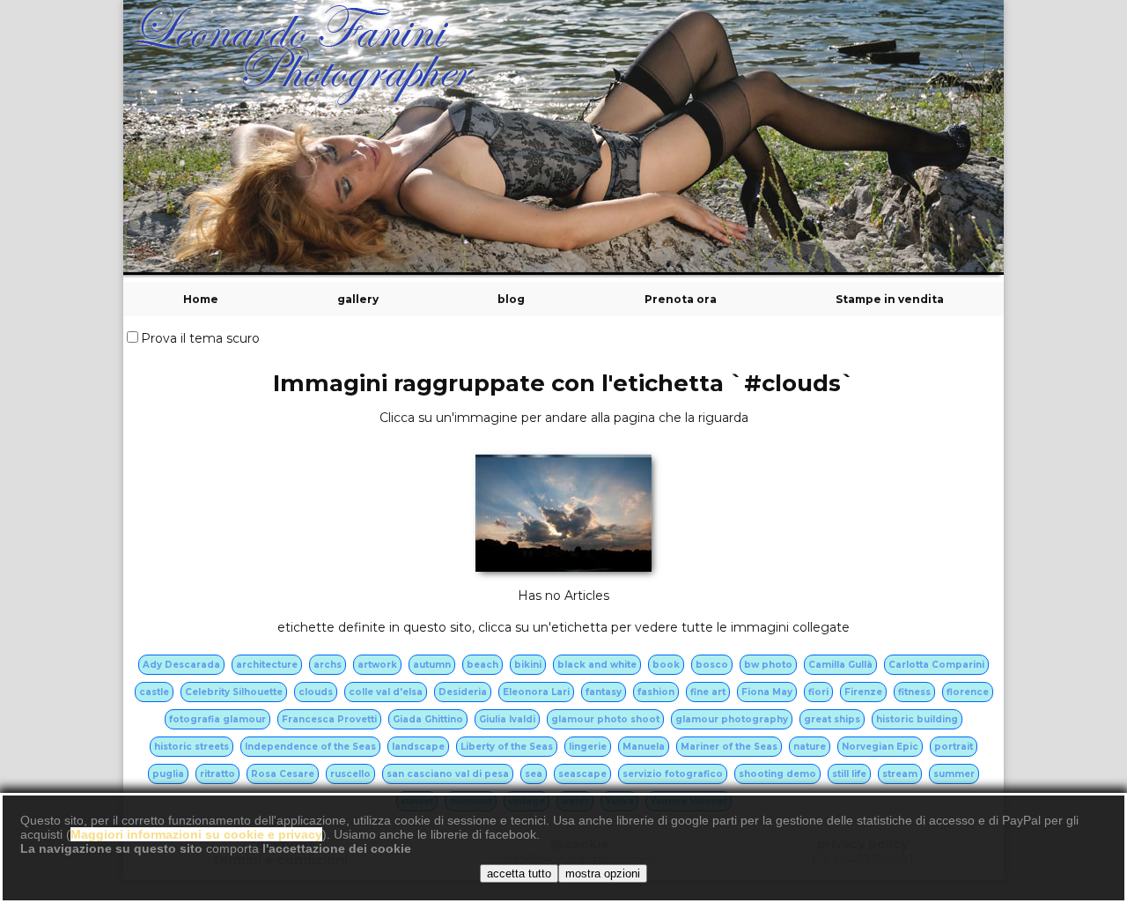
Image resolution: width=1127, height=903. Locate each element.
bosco (712, 664)
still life (849, 774)
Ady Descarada (181, 664)
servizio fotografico (672, 774)
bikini (527, 664)
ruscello (350, 774)
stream (899, 774)
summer (954, 774)
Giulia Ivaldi (507, 719)
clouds (315, 692)
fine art (708, 692)
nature (809, 746)
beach (482, 664)
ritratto (217, 774)
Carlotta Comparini (936, 664)
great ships (832, 719)
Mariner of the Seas (729, 746)
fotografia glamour (217, 719)
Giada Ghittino (428, 719)
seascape (582, 774)
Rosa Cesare (282, 774)
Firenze (863, 692)
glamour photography (731, 719)
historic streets (191, 746)
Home (200, 299)
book (666, 664)
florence (968, 692)
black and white (597, 664)
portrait (953, 746)
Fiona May (766, 692)
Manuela (643, 746)
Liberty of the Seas (506, 746)
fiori (818, 692)
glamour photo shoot (605, 719)
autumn (432, 664)
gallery (358, 299)
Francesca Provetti (329, 719)
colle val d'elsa (386, 692)
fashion (655, 692)
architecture (267, 664)
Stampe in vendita (890, 299)
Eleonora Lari (536, 692)
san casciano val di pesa (448, 774)
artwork (377, 664)
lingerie (588, 746)
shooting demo (777, 774)
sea (533, 774)
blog (511, 299)
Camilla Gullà (840, 664)
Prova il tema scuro (200, 338)
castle (154, 692)
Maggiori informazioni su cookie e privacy (196, 834)
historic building (917, 719)
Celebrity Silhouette (234, 692)
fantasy (604, 692)
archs (327, 664)
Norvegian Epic (880, 746)
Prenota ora (681, 299)
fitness (914, 692)
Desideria (462, 692)
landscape (418, 746)
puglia (168, 774)
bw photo (768, 664)
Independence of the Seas (310, 746)
